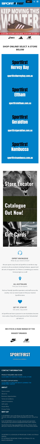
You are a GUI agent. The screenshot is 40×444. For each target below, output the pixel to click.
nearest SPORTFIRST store (15, 426)
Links (28, 1)
